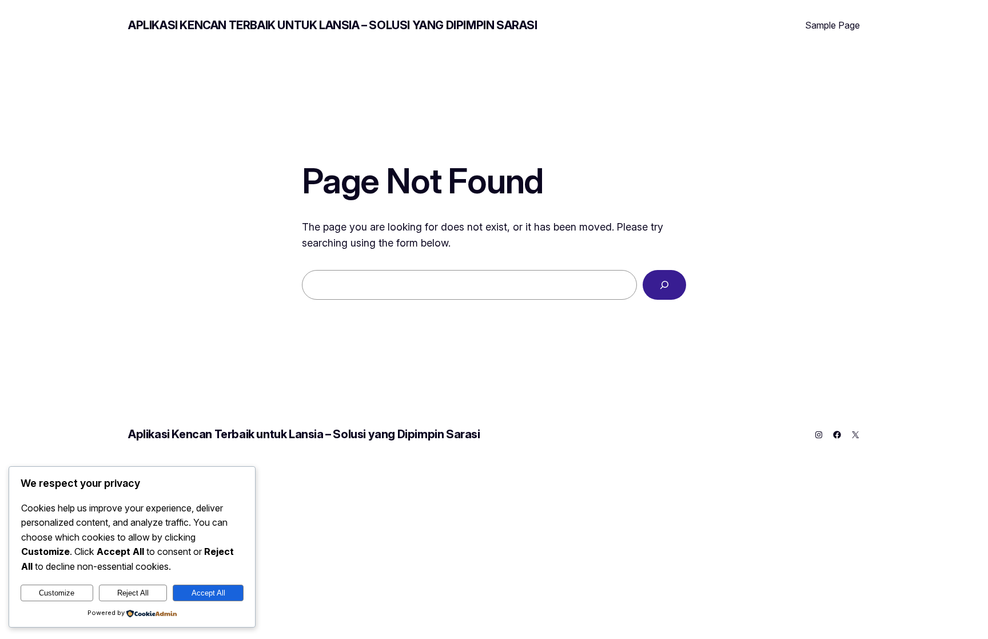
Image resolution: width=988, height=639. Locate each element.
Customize (56, 593)
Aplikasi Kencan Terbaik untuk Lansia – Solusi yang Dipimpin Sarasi (332, 25)
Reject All (133, 593)
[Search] (664, 285)
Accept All (208, 593)
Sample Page (832, 25)
